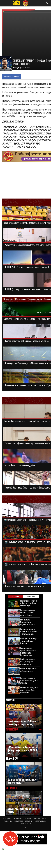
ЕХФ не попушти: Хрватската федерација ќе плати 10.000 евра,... (22, 750)
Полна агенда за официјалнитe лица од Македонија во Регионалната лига (28, 651)
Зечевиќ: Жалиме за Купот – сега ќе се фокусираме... (27, 487)
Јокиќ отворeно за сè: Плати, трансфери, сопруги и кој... (22, 722)
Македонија (18, 819)
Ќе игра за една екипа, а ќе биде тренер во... (28, 669)
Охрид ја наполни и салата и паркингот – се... (25, 586)
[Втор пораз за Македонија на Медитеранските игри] (14, 622)
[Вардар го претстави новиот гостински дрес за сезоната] (14, 681)
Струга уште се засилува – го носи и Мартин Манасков (28, 641)
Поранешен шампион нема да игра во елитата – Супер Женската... (28, 631)
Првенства (27, 819)
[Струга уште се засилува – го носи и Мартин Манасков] (14, 641)
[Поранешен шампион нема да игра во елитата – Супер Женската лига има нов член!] (14, 632)
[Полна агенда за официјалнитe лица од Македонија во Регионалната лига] (14, 651)
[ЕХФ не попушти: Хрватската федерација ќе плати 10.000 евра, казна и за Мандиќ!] (24, 745)
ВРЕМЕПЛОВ (18, 821)
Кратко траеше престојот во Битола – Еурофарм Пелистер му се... (28, 603)
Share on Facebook (11, 76)
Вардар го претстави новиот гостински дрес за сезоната (29, 680)
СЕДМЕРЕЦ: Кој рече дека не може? (22, 810)
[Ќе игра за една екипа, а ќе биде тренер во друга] (14, 671)
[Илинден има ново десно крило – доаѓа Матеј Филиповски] (14, 690)
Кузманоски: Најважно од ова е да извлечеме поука (27, 443)
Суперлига (8, 299)
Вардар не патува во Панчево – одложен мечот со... (27, 341)
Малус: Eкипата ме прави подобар (20, 465)
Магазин (37, 819)
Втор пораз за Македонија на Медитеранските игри (28, 363)
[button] (47, 3)
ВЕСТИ (44, 819)
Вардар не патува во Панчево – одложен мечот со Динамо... (27, 612)
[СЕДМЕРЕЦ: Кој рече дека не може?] (24, 803)
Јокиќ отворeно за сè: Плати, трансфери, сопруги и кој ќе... (27, 661)
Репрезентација (35, 299)
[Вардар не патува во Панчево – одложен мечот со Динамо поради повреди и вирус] (14, 613)
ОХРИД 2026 (7, 819)
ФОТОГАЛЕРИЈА (40, 821)
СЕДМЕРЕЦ (28, 821)
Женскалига (20, 299)
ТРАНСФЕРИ (8, 821)
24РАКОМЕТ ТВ (25, 824)
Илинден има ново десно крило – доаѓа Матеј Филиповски (29, 690)
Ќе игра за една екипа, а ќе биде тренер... (22, 781)
